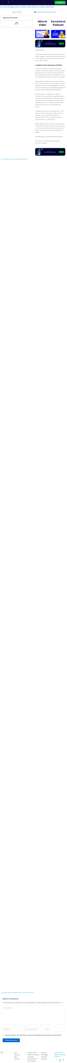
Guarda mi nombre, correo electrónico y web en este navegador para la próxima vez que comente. (33, 1035)
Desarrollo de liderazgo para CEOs (46, 12)
